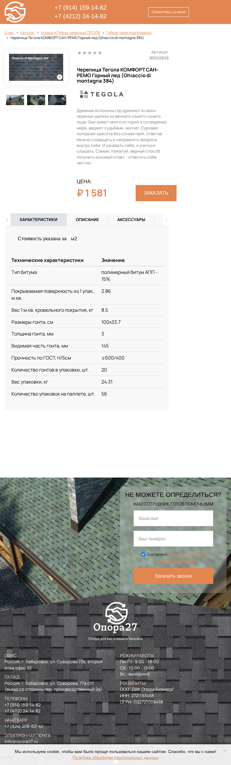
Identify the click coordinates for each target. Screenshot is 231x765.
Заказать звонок (173, 575)
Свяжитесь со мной (169, 11)
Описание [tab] (87, 219)
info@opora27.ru (21, 741)
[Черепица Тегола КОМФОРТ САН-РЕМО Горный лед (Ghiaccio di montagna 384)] (36, 67)
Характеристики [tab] (38, 219)
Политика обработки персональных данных (115, 757)
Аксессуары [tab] (131, 219)
